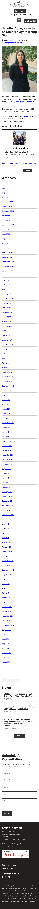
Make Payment (19, 11)
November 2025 (8, 216)
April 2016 (5, 538)
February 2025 (7, 252)
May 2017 (5, 478)
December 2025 (8, 211)
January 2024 (7, 294)
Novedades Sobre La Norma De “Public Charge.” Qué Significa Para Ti (19, 708)
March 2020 (6, 367)
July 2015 (5, 579)
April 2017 (5, 483)
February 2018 (7, 441)
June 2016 (6, 529)
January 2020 (7, 372)
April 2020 (6, 363)
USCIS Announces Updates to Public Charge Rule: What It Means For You (18, 695)
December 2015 (7, 556)
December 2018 (8, 418)
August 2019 (6, 390)
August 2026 (6, 183)
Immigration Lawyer (9, 165)
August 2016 (6, 519)
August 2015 (6, 575)
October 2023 (7, 308)
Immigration (32, 163)
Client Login (26, 15)
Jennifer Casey (25, 116)
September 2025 (8, 225)
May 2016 (5, 533)
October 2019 (7, 381)
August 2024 (6, 275)
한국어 (11, 15)
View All (19, 736)
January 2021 (7, 340)
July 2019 (5, 395)
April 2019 (5, 404)
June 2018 (6, 427)
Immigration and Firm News (14, 43)
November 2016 (8, 506)
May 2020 (5, 358)
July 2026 (5, 188)
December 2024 (8, 262)
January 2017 (7, 496)
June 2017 (6, 473)
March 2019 (6, 409)
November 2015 (8, 561)
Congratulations (12, 163)
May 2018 (5, 432)
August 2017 (6, 469)
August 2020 (6, 349)
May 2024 (5, 289)
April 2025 (5, 243)
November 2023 (8, 303)
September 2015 (8, 570)
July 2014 (5, 634)
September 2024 (8, 271)
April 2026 (6, 197)
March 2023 (6, 317)
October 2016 (7, 510)
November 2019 (8, 377)
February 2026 (7, 202)
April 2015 (5, 593)
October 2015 (7, 565)
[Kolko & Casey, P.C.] (19, 6)
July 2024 (5, 280)
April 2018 (5, 436)
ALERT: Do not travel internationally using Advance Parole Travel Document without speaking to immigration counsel (19, 722)
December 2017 (7, 450)
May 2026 (5, 193)
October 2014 (7, 621)
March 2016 (6, 542)
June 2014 (6, 639)
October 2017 (7, 459)
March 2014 (6, 653)
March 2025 (6, 248)
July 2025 (5, 229)
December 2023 (8, 298)
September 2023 (8, 312)
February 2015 (7, 602)
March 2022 (6, 321)
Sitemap (13, 846)
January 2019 (7, 413)
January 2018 (7, 446)
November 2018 (8, 423)
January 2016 (7, 552)
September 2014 (8, 625)
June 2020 (6, 354)
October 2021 (7, 326)
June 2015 (6, 584)
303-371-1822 (9, 868)
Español (18, 15)
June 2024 (6, 285)
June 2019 (6, 400)
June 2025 (6, 234)
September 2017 (8, 464)
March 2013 (6, 662)
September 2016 (8, 515)
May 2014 (5, 644)
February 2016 (7, 547)
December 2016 (8, 501)
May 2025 (5, 239)
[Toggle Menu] (19, 20)
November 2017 (8, 455)
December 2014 (8, 611)
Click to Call (30, 21)
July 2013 (5, 657)
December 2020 (8, 344)
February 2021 (7, 335)
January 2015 (7, 607)
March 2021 (6, 331)
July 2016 (5, 524)
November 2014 (8, 616)
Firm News (23, 163)
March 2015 (6, 598)
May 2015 (5, 588)
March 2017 (6, 487)
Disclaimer (5, 846)
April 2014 (5, 648)
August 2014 (6, 630)
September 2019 (8, 386)
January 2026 (7, 206)
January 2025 (7, 257)
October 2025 (7, 220)
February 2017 (7, 492)
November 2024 (8, 266)
